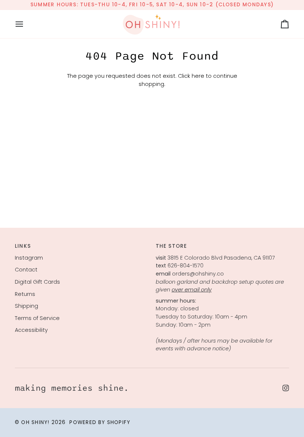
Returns (25, 294)
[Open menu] (26, 24)
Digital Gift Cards (37, 282)
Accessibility (31, 330)
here (198, 76)
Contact (26, 269)
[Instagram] (285, 388)
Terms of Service (37, 318)
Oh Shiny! (35, 422)
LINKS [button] (23, 246)
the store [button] (171, 246)
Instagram (29, 257)
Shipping (26, 306)
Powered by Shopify (99, 422)
